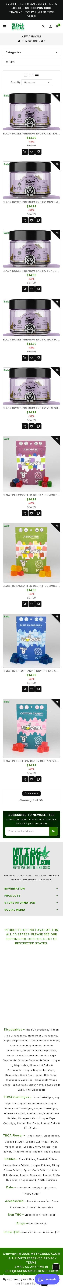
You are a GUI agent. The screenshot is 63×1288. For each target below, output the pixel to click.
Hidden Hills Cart (14, 1113)
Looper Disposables (15, 1040)
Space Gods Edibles (36, 1170)
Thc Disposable (36, 1089)
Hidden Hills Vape (46, 1075)
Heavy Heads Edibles (17, 1165)
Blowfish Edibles (47, 1159)
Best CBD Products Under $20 (40, 1232)
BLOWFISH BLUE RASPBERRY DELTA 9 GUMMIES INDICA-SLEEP (31, 670)
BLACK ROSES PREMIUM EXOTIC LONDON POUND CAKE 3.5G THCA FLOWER (31, 270)
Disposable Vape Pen (19, 1079)
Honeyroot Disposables (42, 1035)
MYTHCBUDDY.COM (45, 1253)
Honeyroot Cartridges (18, 1108)
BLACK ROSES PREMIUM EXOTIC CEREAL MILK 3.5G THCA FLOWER (31, 133)
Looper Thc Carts (28, 1123)
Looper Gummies (30, 1175)
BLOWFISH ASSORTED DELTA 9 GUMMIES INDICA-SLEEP (31, 495)
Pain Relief (48, 1214)
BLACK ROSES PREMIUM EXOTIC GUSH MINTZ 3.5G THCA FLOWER (31, 202)
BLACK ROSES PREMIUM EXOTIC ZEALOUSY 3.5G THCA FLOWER (31, 408)
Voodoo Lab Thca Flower (41, 1141)
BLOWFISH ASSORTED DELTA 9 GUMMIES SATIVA (31, 585)
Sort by (16, 82)
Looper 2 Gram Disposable (39, 1050)
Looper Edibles (41, 1165)
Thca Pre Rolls (22, 1151)
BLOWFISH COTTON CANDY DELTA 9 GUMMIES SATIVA (31, 761)
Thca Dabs (24, 1187)
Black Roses (51, 1135)
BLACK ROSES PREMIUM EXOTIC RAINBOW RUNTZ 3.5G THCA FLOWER (31, 339)
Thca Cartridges (42, 1097)
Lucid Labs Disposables (44, 1040)
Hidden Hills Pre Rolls (46, 1151)
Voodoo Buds (13, 1146)
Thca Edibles (27, 1159)
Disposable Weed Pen (19, 1075)
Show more (31, 793)
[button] (31, 62)
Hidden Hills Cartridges (42, 1103)
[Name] (53, 831)
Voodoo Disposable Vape (34, 1060)
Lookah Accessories (40, 1207)
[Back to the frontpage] (19, 41)
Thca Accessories (38, 1201)
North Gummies (47, 1179)
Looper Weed (27, 1179)
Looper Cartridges (45, 1108)
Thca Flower (34, 1135)
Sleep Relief (32, 1214)
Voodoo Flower (14, 1141)
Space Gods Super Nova (28, 1084)
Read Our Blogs (37, 1223)
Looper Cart (34, 1113)
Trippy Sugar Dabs (44, 1187)
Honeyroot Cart (28, 1118)
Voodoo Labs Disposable (22, 1055)
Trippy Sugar (31, 1193)
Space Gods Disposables (25, 1045)
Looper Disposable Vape (39, 1070)
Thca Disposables (37, 1029)
